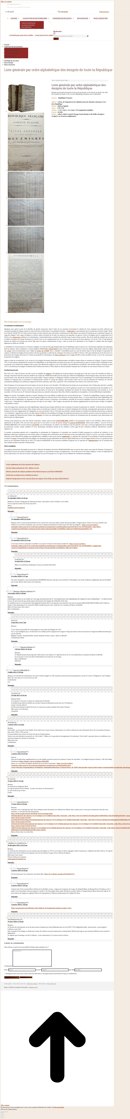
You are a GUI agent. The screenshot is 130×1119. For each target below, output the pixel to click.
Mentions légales (32, 984)
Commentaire (8, 966)
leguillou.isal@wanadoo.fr (16, 508)
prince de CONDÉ (43, 351)
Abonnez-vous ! (33, 987)
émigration (71, 331)
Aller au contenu (6, 1)
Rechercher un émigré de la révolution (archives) (22, 475)
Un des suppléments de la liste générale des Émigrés (23, 464)
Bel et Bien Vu (51, 984)
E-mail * (38, 970)
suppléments (66, 436)
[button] (16, 41)
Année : (54, 108)
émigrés (48, 373)
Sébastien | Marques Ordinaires (23, 591)
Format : (54, 112)
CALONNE (35, 425)
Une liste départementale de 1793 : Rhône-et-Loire (22, 468)
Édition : (54, 106)
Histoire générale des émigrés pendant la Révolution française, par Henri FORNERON (34, 471)
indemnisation (93, 440)
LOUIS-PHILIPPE (62, 421)
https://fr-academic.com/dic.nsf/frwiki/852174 (59, 874)
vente (73, 355)
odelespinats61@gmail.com (17, 859)
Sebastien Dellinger (27, 647)
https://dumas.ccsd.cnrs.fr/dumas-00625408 (34, 761)
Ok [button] (53, 1107)
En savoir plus (59, 1107)
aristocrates (16, 337)
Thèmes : (53, 80)
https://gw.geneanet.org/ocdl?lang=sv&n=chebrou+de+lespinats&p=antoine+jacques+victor (41, 908)
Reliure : (54, 114)
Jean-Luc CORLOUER (20, 670)
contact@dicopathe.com (14, 4)
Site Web (71, 970)
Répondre (11, 511)
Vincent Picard (21, 517)
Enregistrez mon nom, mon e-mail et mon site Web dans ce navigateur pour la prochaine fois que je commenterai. (41, 973)
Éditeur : (54, 102)
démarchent (53, 349)
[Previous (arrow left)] (1, 1115)
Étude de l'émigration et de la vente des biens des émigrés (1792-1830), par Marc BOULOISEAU (37, 478)
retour (14, 438)
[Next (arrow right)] (3, 1115)
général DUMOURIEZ (77, 423)
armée (9, 351)
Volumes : (55, 110)
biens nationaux (60, 355)
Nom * (6, 970)
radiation (39, 415)
